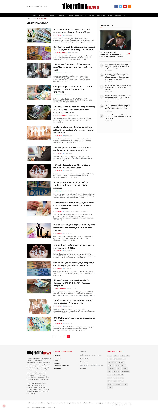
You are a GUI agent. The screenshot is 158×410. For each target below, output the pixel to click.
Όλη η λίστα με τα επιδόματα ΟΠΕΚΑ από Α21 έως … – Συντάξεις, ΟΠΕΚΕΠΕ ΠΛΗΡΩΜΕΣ (73, 89)
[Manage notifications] (4, 405)
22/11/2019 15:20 (68, 250)
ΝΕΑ (109, 374)
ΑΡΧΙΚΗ (34, 15)
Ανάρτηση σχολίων (69, 403)
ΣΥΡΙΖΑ (121, 381)
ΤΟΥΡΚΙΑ (118, 384)
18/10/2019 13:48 (72, 288)
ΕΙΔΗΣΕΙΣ (110, 365)
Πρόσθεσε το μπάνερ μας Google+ (91, 355)
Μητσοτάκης (125, 371)
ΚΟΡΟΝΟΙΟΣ (116, 371)
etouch (54, 407)
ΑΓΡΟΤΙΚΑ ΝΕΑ (89, 15)
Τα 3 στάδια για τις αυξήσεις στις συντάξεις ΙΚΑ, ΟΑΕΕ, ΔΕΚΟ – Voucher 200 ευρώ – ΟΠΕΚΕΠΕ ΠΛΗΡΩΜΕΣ (74, 110)
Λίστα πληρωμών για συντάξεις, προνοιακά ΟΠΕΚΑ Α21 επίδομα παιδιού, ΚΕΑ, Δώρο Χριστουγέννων (74, 205)
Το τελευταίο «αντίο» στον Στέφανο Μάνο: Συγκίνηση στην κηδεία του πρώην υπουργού (118, 87)
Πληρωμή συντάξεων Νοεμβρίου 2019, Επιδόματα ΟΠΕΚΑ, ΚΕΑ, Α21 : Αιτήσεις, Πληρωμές (71, 283)
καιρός (110, 387)
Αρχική (28, 18)
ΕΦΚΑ (119, 368)
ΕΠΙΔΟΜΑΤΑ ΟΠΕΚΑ (42, 18)
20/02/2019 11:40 (68, 323)
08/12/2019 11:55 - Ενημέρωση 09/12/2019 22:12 (75, 211)
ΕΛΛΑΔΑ (52, 15)
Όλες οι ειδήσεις (88, 403)
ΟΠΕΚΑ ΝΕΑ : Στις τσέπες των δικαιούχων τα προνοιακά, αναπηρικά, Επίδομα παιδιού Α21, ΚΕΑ (74, 228)
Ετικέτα (34, 18)
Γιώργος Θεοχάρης (61, 288)
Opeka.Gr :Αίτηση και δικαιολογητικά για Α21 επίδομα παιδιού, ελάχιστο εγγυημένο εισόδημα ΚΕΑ (73, 130)
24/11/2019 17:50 (68, 233)
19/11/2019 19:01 (67, 268)
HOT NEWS (57, 358)
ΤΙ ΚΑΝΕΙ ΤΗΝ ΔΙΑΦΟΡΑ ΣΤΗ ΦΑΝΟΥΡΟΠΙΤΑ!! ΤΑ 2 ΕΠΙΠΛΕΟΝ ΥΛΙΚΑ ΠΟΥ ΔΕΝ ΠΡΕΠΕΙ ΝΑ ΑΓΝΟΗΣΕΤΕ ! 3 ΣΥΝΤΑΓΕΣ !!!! (117, 97)
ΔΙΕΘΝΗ (61, 15)
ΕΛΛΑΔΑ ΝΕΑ (43, 15)
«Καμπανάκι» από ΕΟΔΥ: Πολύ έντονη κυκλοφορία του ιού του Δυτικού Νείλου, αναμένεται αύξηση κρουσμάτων (117, 66)
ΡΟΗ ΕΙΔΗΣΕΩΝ (126, 405)
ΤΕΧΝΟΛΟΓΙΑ (101, 15)
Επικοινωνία (84, 361)
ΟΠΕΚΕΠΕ (120, 374)
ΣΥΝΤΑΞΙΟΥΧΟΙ (112, 381)
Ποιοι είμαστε (116, 405)
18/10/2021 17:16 (68, 73)
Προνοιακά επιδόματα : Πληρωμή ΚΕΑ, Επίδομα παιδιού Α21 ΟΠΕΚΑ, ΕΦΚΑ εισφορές (71, 185)
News (109, 355)
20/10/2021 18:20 (73, 52)
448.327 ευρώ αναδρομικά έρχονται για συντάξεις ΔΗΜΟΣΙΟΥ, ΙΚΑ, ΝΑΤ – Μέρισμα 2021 (72, 67)
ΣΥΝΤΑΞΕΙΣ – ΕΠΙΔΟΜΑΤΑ (74, 15)
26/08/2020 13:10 (68, 153)
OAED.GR (116, 355)
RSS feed (83, 368)
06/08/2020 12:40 (68, 170)
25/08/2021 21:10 (68, 95)
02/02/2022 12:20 (68, 35)
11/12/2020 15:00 (68, 135)
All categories (32, 403)
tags (48, 403)
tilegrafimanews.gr (39, 407)
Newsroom (59, 35)
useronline (59, 403)
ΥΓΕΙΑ (110, 15)
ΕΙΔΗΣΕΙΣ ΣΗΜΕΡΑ (121, 365)
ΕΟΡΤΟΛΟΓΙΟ (111, 368)
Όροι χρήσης (84, 358)
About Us (83, 351)
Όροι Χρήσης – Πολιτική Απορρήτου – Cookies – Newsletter (112, 403)
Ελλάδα (125, 368)
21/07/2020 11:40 (68, 191)
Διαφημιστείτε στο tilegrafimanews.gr (91, 365)
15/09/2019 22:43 (68, 306)
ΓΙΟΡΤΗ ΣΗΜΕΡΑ (112, 362)
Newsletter (41, 403)
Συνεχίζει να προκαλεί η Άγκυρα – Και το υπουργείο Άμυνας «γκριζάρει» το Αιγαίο (111, 54)
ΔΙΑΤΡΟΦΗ (117, 15)
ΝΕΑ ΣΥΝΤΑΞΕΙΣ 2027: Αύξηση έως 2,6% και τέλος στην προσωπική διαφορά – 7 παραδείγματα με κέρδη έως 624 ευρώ (117, 107)
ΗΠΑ (109, 371)
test (52, 403)
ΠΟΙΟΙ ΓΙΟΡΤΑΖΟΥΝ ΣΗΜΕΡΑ (115, 378)
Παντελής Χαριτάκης (61, 52)
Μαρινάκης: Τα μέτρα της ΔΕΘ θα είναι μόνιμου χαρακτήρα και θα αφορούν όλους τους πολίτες (118, 116)
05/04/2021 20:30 (73, 115)
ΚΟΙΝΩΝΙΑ (57, 363)
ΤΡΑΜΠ (125, 384)
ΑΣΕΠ (109, 359)
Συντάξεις (111, 384)
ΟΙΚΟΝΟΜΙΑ (57, 368)
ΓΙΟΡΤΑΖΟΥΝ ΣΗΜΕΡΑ (119, 359)
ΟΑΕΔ (114, 374)
